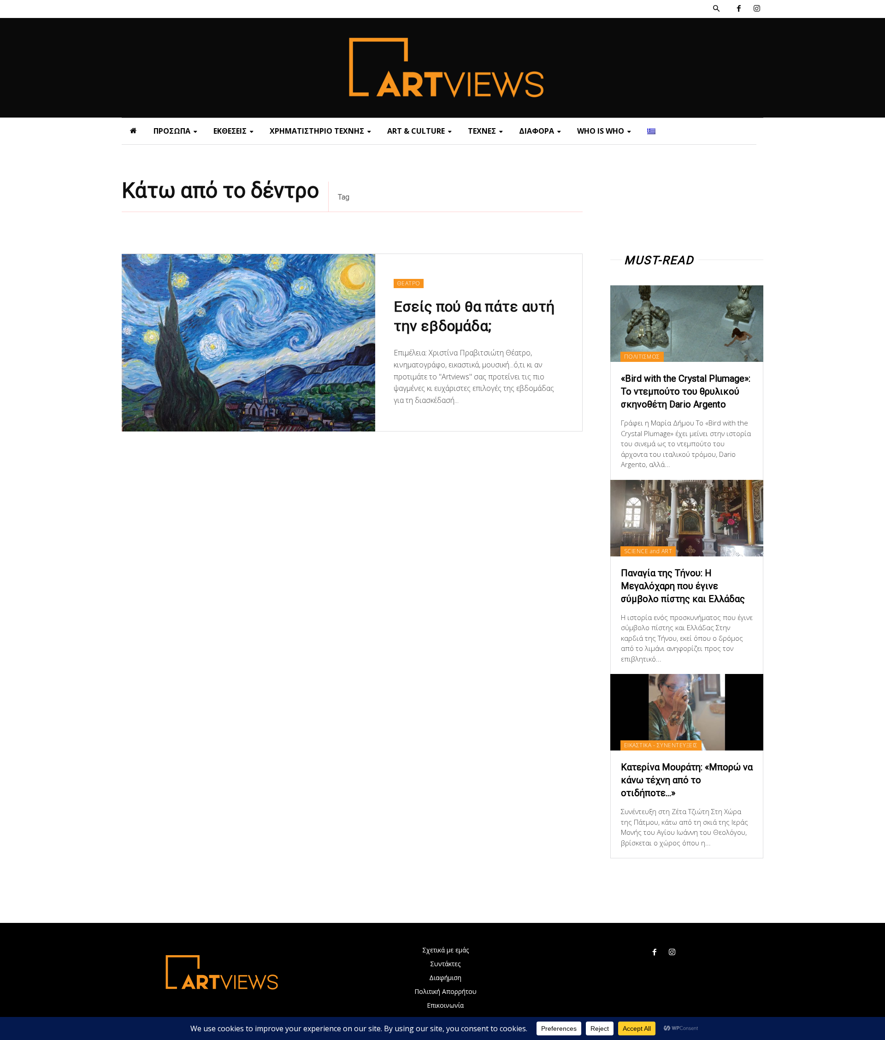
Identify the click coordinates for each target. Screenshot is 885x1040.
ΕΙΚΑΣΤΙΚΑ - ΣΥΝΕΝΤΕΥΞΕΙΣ (661, 745)
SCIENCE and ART (648, 551)
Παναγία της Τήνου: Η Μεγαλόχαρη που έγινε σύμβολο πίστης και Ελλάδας (683, 585)
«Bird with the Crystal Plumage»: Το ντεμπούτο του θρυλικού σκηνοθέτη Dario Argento (685, 391)
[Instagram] (756, 9)
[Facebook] (738, 9)
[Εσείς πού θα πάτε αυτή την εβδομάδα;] (248, 342)
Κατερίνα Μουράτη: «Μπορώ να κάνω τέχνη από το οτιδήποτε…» (687, 780)
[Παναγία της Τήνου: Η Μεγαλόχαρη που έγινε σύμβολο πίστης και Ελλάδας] (686, 518)
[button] (716, 9)
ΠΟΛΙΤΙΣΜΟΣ (642, 356)
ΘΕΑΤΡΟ (408, 283)
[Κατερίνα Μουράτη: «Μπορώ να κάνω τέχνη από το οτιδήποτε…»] (686, 712)
